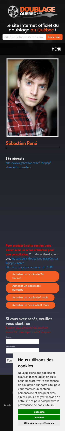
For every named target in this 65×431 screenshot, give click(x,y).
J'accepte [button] (39, 411)
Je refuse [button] (39, 417)
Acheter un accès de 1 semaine (26, 288)
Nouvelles (7, 405)
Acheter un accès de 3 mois (30, 305)
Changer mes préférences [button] (39, 423)
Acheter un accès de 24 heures (28, 276)
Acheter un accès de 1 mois (30, 297)
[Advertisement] (32, 206)
